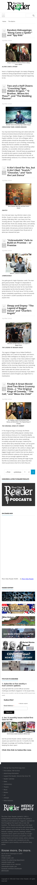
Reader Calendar (9, 779)
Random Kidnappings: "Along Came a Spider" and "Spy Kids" (19, 32)
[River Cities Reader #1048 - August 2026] (18, 546)
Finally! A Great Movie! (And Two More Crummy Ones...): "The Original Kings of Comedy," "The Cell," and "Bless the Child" (18, 388)
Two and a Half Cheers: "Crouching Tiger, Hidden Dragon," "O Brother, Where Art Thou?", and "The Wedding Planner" (17, 92)
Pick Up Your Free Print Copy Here (14, 768)
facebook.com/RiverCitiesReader (11, 868)
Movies (6, 792)
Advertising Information (11, 773)
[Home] (18, 6)
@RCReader (5, 871)
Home (4, 21)
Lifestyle (6, 798)
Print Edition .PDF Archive (12, 771)
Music (5, 790)
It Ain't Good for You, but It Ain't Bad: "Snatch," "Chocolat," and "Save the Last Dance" (21, 171)
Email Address (9, 706)
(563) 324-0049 (6, 856)
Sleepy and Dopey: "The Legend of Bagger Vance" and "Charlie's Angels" (20, 309)
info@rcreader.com (7, 858)
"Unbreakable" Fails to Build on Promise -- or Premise (20, 243)
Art (5, 795)
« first (8, 472)
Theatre (6, 787)
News (5, 781)
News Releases (8, 800)
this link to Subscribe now (19, 750)
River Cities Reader (28, 579)
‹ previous (17, 472)
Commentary (8, 784)
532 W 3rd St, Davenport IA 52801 (12, 853)
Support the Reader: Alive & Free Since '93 (17, 776)
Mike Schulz (8, 40)
